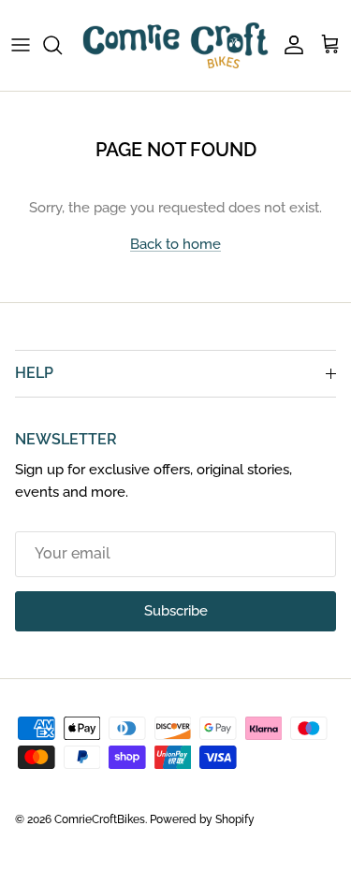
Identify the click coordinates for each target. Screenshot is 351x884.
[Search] (61, 44)
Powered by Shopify (202, 819)
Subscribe (176, 610)
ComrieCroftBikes (99, 819)
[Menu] (20, 44)
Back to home (175, 244)
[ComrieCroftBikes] (175, 45)
